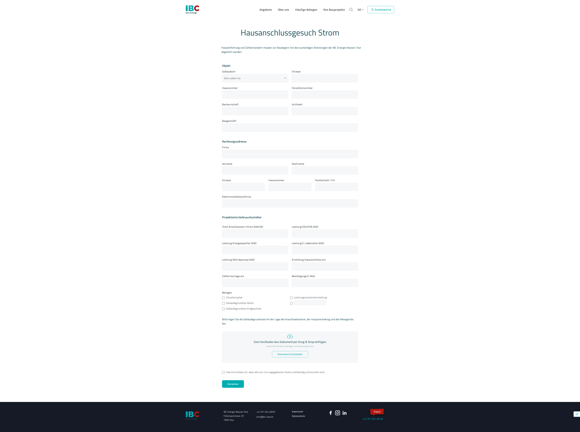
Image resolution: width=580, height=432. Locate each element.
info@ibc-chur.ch (264, 417)
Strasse (296, 71)
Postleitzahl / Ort (325, 180)
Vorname (227, 164)
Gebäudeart (228, 71)
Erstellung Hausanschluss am (308, 260)
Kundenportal (382, 10)
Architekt (297, 104)
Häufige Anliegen (306, 9)
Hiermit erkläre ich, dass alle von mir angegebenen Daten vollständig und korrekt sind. (275, 372)
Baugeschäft (229, 121)
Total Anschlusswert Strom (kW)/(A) (242, 227)
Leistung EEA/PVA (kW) (305, 227)
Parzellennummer (302, 88)
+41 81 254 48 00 (265, 412)
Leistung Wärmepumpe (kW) (238, 260)
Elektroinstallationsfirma (236, 197)
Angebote (265, 9)
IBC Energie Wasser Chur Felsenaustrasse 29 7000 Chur (236, 416)
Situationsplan (234, 297)
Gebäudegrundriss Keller (240, 303)
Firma (225, 147)
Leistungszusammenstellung (310, 297)
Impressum (297, 411)
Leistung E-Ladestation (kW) (308, 243)
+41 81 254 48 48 (372, 415)
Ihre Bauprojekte (334, 9)
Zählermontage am (233, 276)
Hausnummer (230, 88)
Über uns (283, 9)
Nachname (298, 164)
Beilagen (227, 292)
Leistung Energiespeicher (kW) (239, 243)
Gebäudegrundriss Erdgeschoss (243, 308)
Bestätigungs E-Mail (303, 276)
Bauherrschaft (230, 104)
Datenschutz (298, 416)
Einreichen (232, 384)
